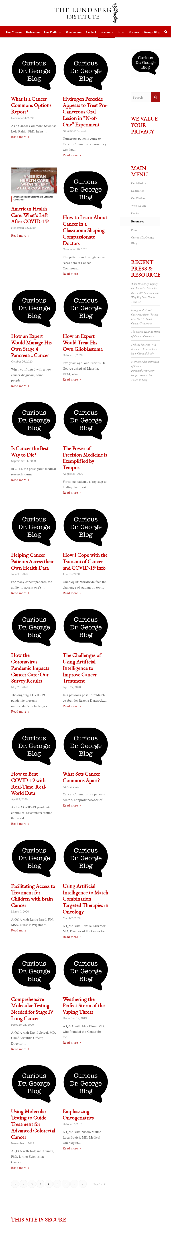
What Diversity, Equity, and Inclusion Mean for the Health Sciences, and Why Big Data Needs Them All (145, 293)
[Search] (164, 31)
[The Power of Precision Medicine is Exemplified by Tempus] (86, 421)
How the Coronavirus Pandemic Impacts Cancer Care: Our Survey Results (30, 668)
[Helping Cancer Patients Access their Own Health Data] (34, 527)
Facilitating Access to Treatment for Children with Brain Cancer (33, 895)
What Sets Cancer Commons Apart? (81, 777)
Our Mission (138, 183)
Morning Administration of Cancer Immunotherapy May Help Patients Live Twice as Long (145, 370)
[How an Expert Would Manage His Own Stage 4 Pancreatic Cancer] (34, 309)
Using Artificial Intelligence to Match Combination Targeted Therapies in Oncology (85, 898)
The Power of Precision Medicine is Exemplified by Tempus (85, 458)
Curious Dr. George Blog (142, 240)
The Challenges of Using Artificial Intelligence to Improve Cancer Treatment (82, 668)
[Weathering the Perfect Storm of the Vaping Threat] (86, 972)
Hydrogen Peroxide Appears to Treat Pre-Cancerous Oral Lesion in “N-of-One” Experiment (85, 111)
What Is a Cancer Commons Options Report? (31, 105)
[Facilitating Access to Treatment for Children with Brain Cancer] (34, 859)
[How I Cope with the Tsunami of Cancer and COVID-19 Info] (86, 527)
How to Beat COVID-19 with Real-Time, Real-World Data (29, 783)
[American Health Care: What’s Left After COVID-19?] (34, 185)
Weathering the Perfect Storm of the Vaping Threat (84, 1005)
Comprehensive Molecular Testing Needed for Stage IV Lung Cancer (32, 1009)
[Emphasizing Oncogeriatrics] (86, 1084)
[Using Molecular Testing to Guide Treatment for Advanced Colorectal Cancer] (34, 1084)
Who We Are (138, 206)
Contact (136, 213)
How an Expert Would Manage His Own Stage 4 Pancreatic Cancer (31, 345)
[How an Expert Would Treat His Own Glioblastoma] (86, 309)
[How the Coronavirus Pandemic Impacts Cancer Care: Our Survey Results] (34, 628)
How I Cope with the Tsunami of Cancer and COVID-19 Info (85, 561)
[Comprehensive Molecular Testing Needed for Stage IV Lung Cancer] (34, 972)
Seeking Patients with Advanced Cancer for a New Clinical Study (144, 348)
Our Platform (138, 198)
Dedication (138, 191)
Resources (137, 221)
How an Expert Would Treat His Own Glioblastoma (83, 342)
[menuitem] (14, 31)
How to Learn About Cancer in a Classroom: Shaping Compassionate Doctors (85, 230)
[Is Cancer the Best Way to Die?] (34, 421)
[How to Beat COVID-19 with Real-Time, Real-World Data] (34, 746)
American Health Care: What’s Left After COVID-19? (30, 215)
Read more (18, 136)
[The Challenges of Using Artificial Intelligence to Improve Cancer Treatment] (86, 628)
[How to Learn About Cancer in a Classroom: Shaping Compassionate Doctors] (86, 190)
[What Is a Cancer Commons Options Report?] (34, 71)
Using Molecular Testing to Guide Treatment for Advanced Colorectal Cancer (33, 1124)
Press (134, 230)
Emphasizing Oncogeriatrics (78, 1114)
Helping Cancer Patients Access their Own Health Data (32, 561)
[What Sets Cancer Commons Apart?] (86, 746)
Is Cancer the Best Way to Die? (30, 451)
